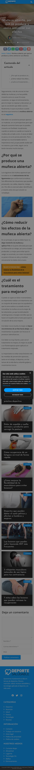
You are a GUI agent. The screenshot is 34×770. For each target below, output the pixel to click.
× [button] (30, 373)
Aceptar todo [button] (18, 390)
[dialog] (17, 385)
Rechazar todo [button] (17, 395)
